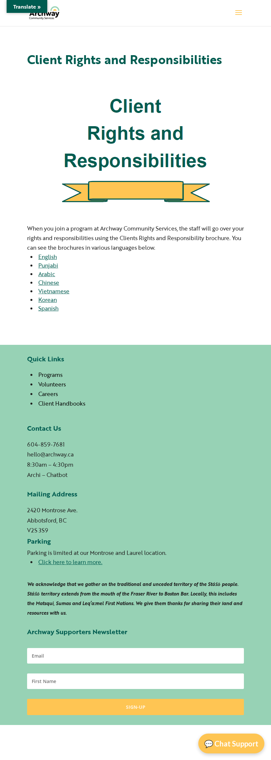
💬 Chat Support (231, 743)
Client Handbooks (61, 403)
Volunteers (52, 384)
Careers (48, 394)
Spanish (48, 308)
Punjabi (48, 265)
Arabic (46, 274)
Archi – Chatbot (47, 475)
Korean (47, 300)
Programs (50, 375)
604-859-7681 (46, 444)
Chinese (48, 282)
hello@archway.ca (50, 454)
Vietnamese (53, 291)
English (47, 257)
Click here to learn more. (70, 562)
